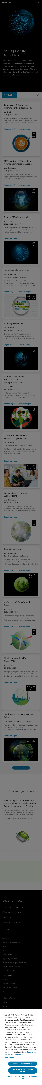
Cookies (30, 1052)
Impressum (9, 1057)
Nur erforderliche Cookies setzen (22, 1070)
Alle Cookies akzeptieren (22, 1063)
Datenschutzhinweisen (14, 1054)
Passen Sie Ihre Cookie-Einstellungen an (22, 1077)
